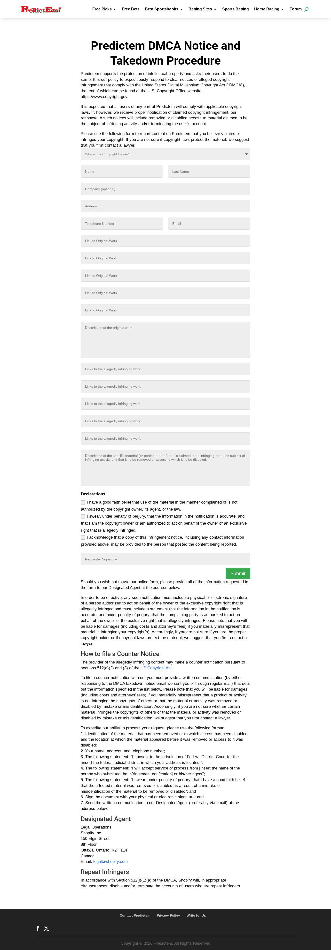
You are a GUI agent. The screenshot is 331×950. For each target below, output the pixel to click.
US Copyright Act (156, 668)
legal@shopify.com (110, 861)
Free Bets (131, 9)
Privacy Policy (168, 915)
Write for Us (196, 915)
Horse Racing (266, 9)
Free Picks (102, 9)
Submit (237, 573)
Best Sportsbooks (161, 9)
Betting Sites (200, 9)
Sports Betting (235, 9)
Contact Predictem (135, 915)
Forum (296, 9)
